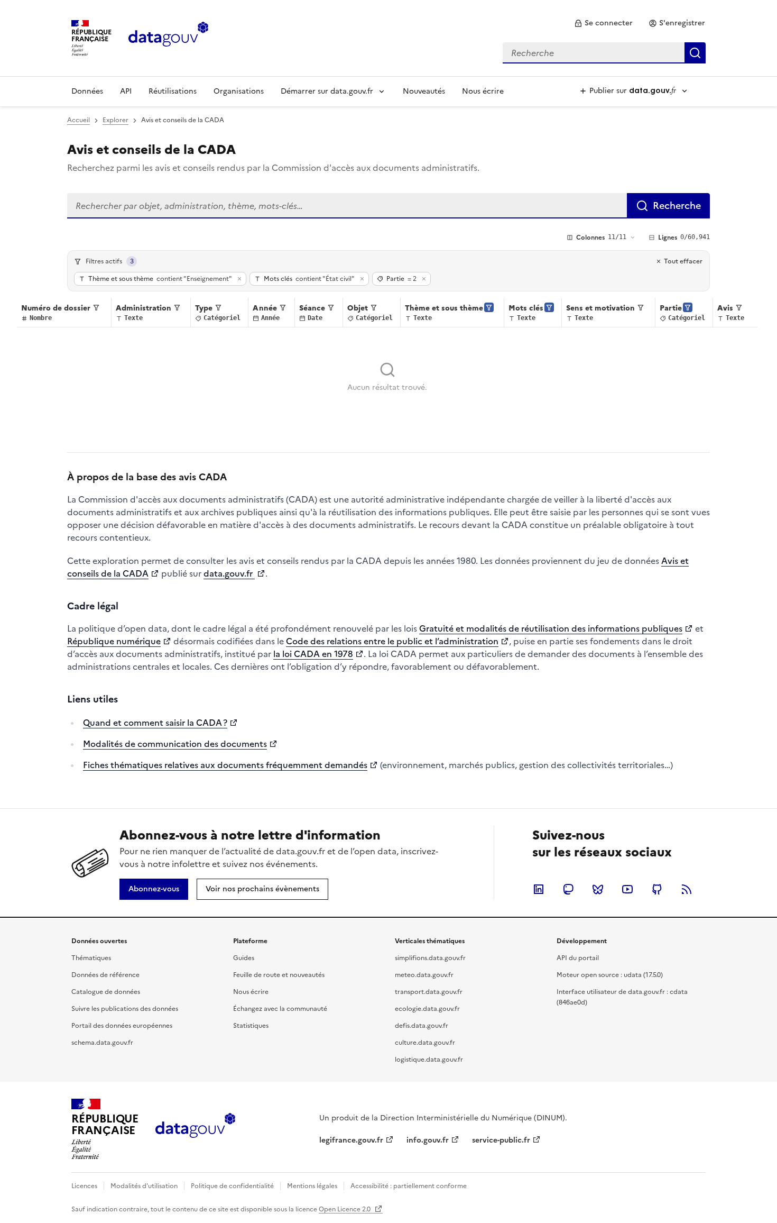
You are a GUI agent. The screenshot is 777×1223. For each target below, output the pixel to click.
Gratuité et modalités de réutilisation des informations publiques (550, 628)
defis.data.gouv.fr (421, 1025)
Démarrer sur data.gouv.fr (327, 91)
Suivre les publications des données (124, 1009)
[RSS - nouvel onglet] (686, 889)
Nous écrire (483, 91)
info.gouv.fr (427, 1140)
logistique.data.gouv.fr (429, 1059)
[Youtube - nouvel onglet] (627, 889)
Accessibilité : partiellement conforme (408, 1186)
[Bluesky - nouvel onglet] (597, 889)
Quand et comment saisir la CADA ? (155, 722)
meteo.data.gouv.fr (424, 975)
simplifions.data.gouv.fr (430, 958)
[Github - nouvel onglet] (657, 889)
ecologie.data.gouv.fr (427, 1009)
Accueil (78, 120)
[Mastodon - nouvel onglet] (568, 889)
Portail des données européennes (121, 1025)
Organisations (239, 91)
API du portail (578, 958)
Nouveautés (424, 91)
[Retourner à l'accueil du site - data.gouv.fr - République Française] (195, 1129)
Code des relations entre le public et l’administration (392, 641)
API (126, 91)
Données (87, 91)
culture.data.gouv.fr (425, 1042)
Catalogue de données (105, 992)
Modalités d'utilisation (144, 1186)
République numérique (114, 641)
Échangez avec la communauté (280, 1009)
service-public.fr (501, 1140)
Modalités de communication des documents (175, 743)
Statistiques (251, 1025)
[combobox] (604, 52)
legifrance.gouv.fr (351, 1140)
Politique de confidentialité (232, 1186)
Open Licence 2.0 (345, 1209)
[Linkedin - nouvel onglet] (538, 889)
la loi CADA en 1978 (313, 653)
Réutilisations (173, 91)
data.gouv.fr (229, 573)
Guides (243, 958)
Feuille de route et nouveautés (279, 975)
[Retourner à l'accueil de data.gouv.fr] (168, 37)
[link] (603, 23)
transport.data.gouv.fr (428, 992)
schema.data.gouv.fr (102, 1042)
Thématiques (91, 958)
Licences (84, 1186)
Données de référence (105, 975)
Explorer (115, 120)
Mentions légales (312, 1186)
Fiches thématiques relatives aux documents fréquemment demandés (225, 765)
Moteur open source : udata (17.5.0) (610, 975)
